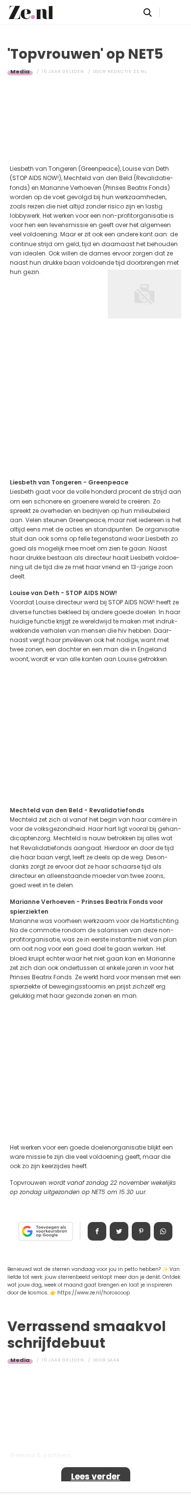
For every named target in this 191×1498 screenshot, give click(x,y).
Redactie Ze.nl (127, 71)
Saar (114, 1360)
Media (20, 71)
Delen (97, 1231)
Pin (141, 1231)
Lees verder (95, 1476)
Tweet (119, 1231)
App (163, 1231)
